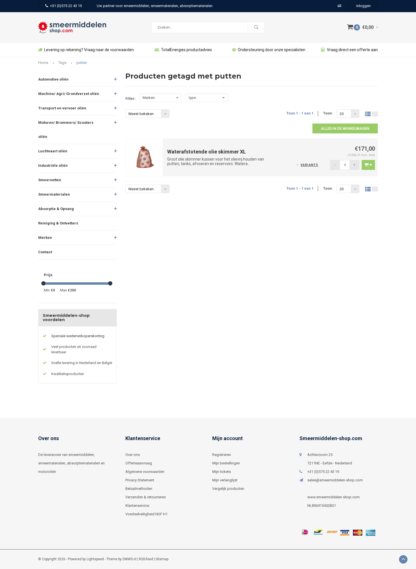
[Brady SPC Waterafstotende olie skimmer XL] (144, 157)
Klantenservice (137, 505)
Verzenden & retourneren (145, 497)
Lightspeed (95, 559)
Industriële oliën (53, 165)
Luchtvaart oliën (52, 151)
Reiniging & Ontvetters (58, 223)
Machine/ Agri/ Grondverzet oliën (68, 94)
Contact (45, 252)
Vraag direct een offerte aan (352, 49)
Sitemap (162, 559)
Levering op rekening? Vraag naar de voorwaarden (89, 49)
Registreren (221, 455)
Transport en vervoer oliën (62, 108)
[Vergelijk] (339, 6)
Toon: (328, 113)
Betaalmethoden (138, 488)
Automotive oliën (53, 79)
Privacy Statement (139, 480)
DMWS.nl (129, 559)
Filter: (130, 98)
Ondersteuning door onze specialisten (271, 49)
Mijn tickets (221, 472)
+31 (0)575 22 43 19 (66, 6)
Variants (309, 165)
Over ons (132, 455)
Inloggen (363, 6)
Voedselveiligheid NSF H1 (146, 514)
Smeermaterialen (54, 194)
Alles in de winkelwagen (345, 128)
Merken (45, 237)
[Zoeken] (256, 27)
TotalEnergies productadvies (186, 49)
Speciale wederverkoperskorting (77, 336)
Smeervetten (49, 180)
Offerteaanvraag (138, 463)
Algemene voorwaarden (144, 472)
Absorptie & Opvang (56, 209)
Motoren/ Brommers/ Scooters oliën (65, 129)
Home (43, 62)
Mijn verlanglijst (224, 480)
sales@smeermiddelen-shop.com (335, 480)
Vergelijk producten (228, 488)
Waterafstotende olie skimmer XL (206, 152)
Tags (62, 62)
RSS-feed (146, 559)
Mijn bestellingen (226, 463)
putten (81, 62)
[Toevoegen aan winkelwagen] (368, 165)
